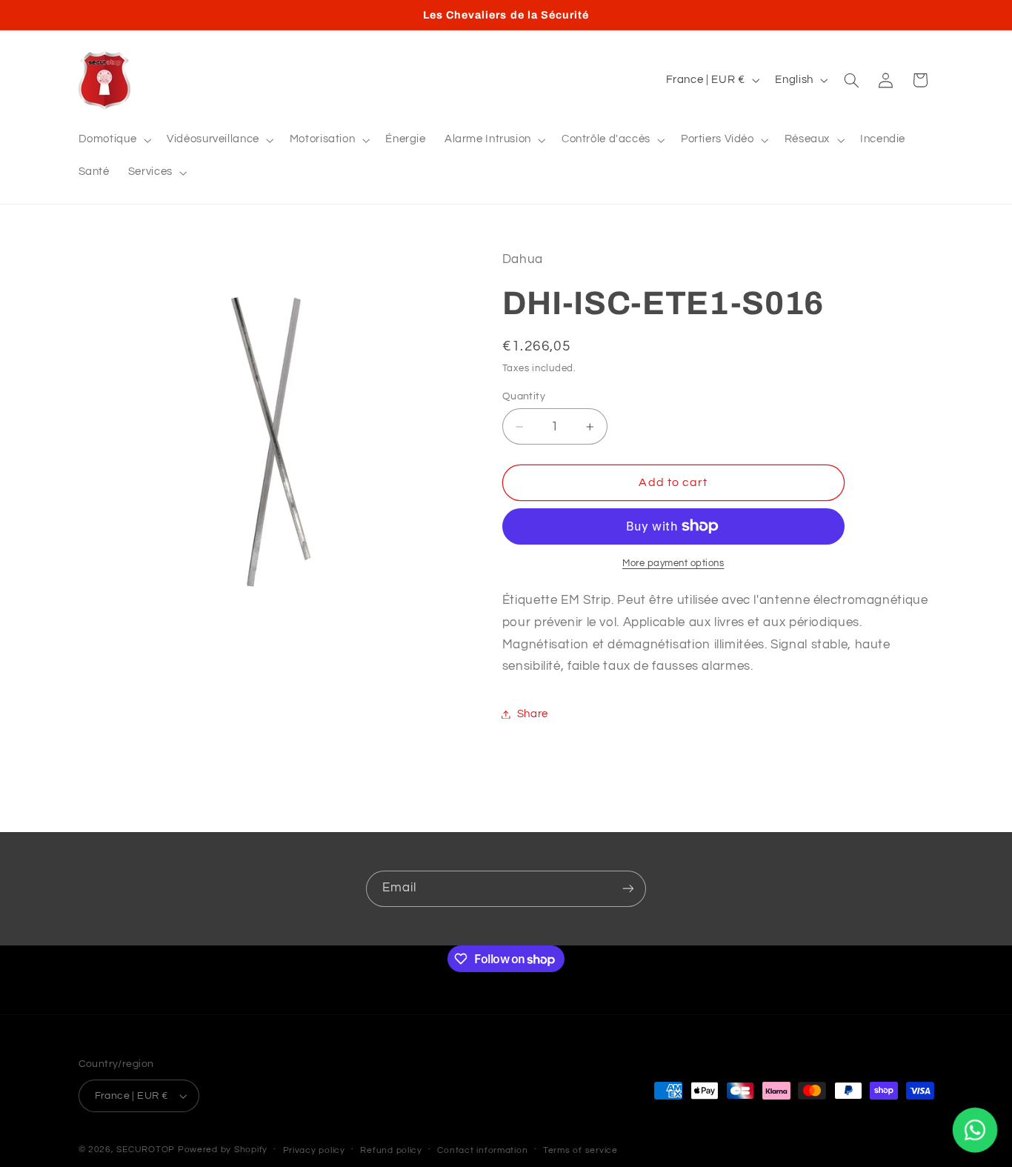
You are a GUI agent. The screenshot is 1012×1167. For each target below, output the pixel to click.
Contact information (482, 1150)
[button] (113, 140)
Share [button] (532, 713)
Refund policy (391, 1150)
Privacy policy (314, 1150)
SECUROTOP (145, 1150)
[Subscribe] (628, 889)
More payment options (673, 563)
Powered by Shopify (222, 1150)
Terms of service (580, 1150)
